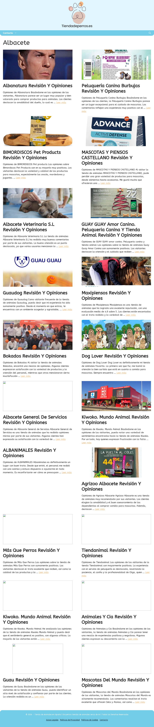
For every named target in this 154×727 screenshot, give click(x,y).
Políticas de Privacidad (70, 720)
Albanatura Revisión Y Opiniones (37, 85)
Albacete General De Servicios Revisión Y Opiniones (35, 419)
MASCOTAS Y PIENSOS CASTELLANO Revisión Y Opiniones (107, 158)
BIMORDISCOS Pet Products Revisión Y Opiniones (32, 155)
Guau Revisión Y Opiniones (31, 680)
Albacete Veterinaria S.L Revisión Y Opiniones (28, 227)
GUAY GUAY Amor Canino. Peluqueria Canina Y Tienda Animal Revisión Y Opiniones (112, 230)
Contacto (8, 33)
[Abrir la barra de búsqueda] (150, 33)
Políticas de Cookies (89, 720)
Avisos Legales (52, 720)
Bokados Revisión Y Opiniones (34, 356)
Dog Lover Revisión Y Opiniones (115, 356)
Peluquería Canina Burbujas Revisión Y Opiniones (111, 88)
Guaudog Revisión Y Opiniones (35, 293)
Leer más (61, 102)
